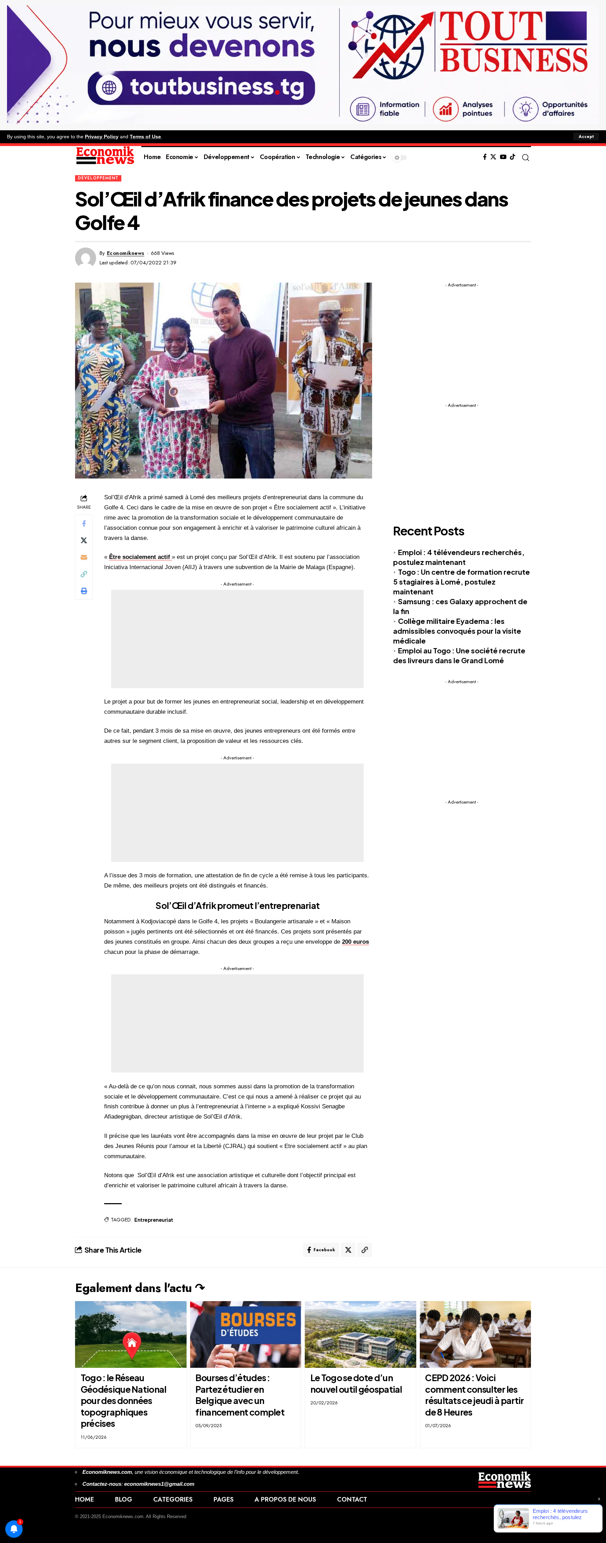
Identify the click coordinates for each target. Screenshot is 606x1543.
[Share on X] (83, 540)
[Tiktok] (512, 157)
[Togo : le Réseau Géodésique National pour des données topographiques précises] (131, 1334)
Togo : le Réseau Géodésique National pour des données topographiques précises (124, 1400)
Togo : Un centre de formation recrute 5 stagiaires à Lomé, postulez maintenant (461, 581)
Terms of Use (145, 136)
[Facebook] (485, 157)
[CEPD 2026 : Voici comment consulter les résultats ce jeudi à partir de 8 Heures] (475, 1334)
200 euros (355, 941)
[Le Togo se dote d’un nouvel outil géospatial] (360, 1334)
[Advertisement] (237, 639)
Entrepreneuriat (153, 1219)
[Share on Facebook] (83, 523)
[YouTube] (503, 157)
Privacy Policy (102, 136)
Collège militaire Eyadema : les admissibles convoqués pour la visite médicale (457, 630)
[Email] (83, 557)
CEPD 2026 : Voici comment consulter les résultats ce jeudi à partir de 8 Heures (474, 1395)
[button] (586, 136)
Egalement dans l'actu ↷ (140, 1288)
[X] (493, 157)
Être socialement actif (140, 557)
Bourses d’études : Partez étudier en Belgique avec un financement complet (239, 1395)
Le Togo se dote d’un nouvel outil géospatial (356, 1383)
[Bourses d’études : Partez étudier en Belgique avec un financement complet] (246, 1334)
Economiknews (125, 253)
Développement (98, 178)
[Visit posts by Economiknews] (85, 258)
